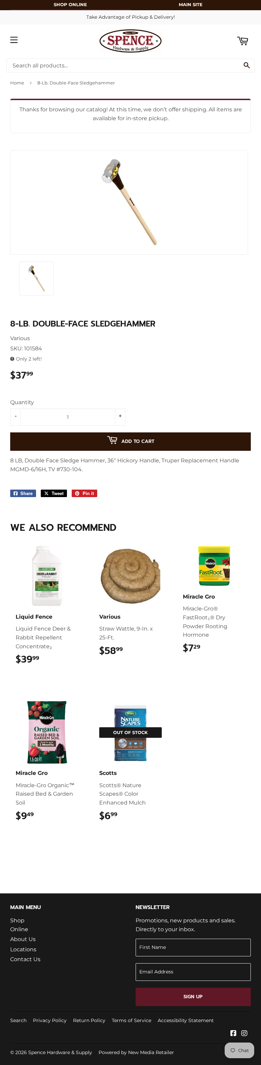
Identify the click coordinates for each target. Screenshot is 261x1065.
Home (17, 82)
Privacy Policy (50, 1020)
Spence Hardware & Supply (60, 1052)
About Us (23, 939)
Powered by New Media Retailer (136, 1052)
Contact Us (25, 959)
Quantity (22, 402)
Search (18, 1020)
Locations (23, 949)
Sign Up (193, 996)
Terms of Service (131, 1020)
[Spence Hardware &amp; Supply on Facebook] (233, 1034)
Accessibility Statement (186, 1020)
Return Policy (89, 1020)
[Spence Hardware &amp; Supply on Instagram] (244, 1034)
